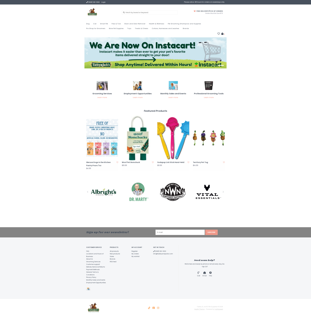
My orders (135, 254)
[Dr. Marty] (138, 192)
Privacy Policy (91, 277)
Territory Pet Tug (200, 162)
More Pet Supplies (116, 28)
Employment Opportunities (96, 283)
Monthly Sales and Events (95, 280)
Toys (129, 28)
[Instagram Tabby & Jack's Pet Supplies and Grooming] (158, 308)
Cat (94, 24)
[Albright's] (103, 192)
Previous (92, 53)
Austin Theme (199, 309)
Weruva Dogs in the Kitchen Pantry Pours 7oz (98, 164)
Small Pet (104, 24)
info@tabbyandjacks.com (163, 254)
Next (219, 53)
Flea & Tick (116, 24)
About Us (89, 259)
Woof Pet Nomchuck (131, 162)
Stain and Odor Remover (134, 24)
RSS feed (113, 262)
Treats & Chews (141, 28)
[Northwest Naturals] (172, 192)
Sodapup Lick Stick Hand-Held (170, 162)
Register (135, 251)
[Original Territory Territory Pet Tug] (209, 138)
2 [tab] (221, 65)
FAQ (87, 251)
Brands (186, 28)
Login (103, 2)
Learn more (102, 97)
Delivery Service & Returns (95, 267)
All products (114, 251)
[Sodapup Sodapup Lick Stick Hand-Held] (173, 138)
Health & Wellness (156, 24)
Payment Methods (93, 269)
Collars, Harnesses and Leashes (165, 28)
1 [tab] (214, 65)
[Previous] (87, 192)
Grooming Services (93, 262)
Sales (112, 256)
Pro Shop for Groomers (95, 28)
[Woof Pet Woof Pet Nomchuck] (138, 138)
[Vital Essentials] (207, 192)
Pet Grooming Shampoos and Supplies (184, 24)
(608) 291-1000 (160, 251)
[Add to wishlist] (117, 162)
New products (115, 254)
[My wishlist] (218, 34)
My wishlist (135, 256)
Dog (88, 24)
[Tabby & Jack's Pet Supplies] (102, 12)
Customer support (93, 264)
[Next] (223, 192)
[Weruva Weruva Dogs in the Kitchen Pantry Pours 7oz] (102, 138)
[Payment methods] (88, 289)
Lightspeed (219, 309)
